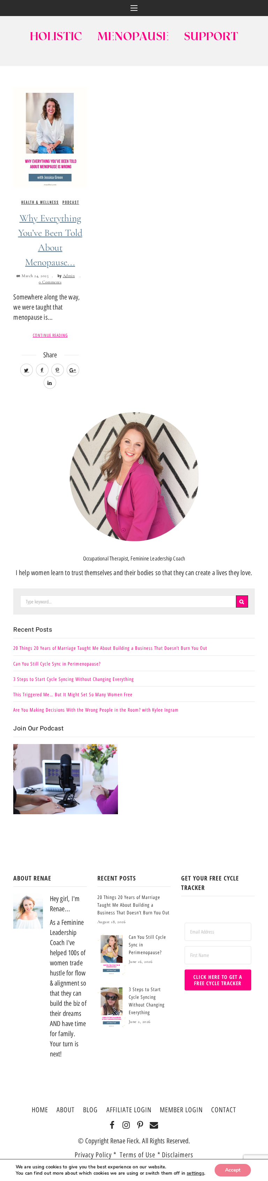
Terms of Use (138, 1155)
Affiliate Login (128, 1110)
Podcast (70, 202)
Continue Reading (50, 335)
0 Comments (50, 282)
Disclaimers (177, 1155)
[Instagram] (126, 1125)
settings (195, 1173)
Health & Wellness (40, 202)
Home (40, 1110)
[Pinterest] (140, 1125)
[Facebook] (112, 1125)
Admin (69, 275)
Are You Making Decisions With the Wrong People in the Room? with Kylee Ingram (96, 710)
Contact (223, 1110)
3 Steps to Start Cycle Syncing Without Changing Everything (73, 679)
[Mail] (154, 1125)
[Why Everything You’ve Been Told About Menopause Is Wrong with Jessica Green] (50, 137)
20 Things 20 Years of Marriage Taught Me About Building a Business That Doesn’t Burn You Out (110, 648)
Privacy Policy (93, 1155)
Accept (232, 1170)
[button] (133, 8)
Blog (90, 1110)
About (66, 1110)
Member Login (181, 1110)
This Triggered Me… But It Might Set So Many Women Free (73, 695)
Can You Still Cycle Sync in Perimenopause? (56, 664)
